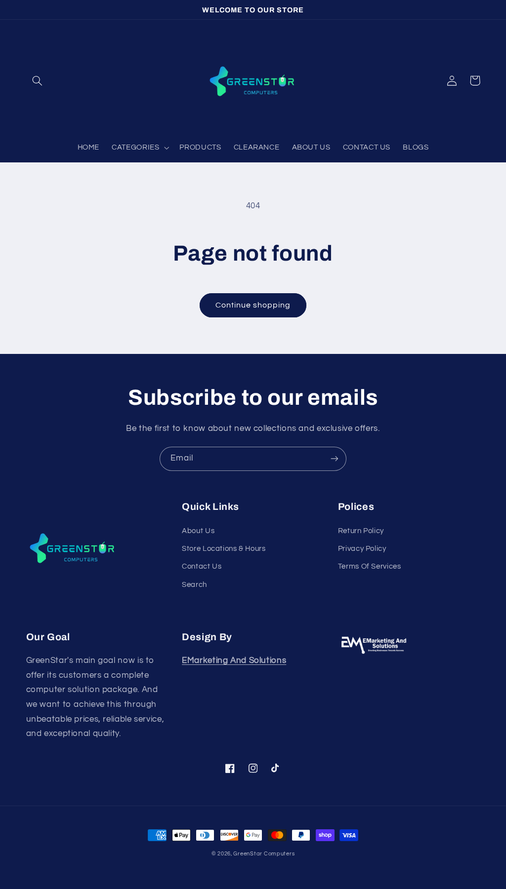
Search (194, 584)
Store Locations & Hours (224, 548)
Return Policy (361, 531)
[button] (37, 80)
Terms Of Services (369, 566)
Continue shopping (253, 305)
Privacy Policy (362, 548)
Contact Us (201, 566)
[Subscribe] (334, 459)
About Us (198, 531)
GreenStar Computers (264, 853)
